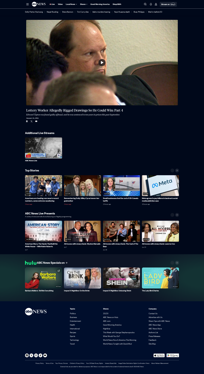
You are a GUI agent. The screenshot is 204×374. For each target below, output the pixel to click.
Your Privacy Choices (61, 363)
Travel (72, 344)
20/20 (105, 314)
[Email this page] (36, 121)
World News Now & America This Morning (119, 340)
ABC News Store (155, 329)
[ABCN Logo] (39, 4)
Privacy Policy (40, 363)
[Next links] (177, 263)
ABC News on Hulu (110, 317)
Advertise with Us (155, 317)
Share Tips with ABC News (159, 321)
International (75, 329)
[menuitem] (34, 12)
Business (73, 317)
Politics (73, 314)
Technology (74, 340)
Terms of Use (49, 363)
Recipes (73, 332)
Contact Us (153, 314)
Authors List (153, 332)
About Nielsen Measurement (159, 363)
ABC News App (155, 325)
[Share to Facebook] (26, 121)
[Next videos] (177, 170)
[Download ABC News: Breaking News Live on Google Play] (173, 355)
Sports (72, 336)
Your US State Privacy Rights (94, 363)
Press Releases (154, 336)
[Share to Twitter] (31, 121)
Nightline (106, 329)
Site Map (152, 344)
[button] (27, 4)
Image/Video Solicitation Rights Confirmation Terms (133, 363)
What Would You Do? (111, 336)
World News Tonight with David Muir (117, 344)
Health (72, 325)
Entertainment (75, 321)
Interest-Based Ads (111, 363)
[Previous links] (172, 263)
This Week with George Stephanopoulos (118, 332)
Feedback (152, 340)
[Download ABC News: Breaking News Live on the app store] (159, 355)
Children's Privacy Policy (77, 363)
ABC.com (106, 321)
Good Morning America (112, 325)
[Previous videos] (172, 170)
